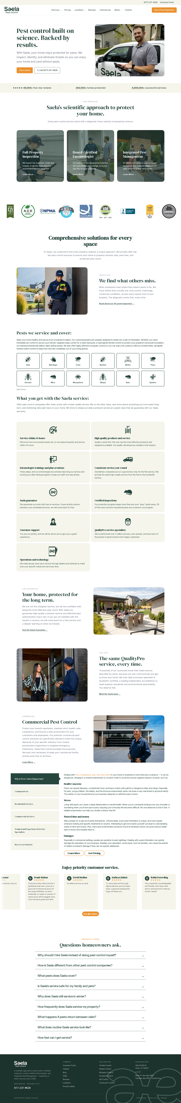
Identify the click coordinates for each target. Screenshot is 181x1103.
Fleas (153, 365)
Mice (53, 382)
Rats (128, 382)
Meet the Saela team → (110, 694)
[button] (90, 955)
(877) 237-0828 (150, 2)
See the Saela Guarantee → (35, 630)
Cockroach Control (107, 1083)
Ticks (78, 365)
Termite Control (105, 1065)
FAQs (65, 1076)
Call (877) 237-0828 (48, 70)
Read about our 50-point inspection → (116, 303)
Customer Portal (167, 2)
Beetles (103, 365)
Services (55, 10)
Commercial (105, 10)
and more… (22, 389)
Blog (64, 1072)
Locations (79, 10)
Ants (28, 365)
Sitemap (164, 1098)
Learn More (74, 853)
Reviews (92, 10)
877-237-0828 (22, 1088)
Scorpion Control (106, 1076)
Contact (128, 10)
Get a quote (24, 70)
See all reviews (90, 913)
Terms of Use (154, 1098)
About (117, 10)
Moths (128, 365)
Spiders (152, 382)
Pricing (67, 10)
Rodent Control (105, 1069)
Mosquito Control (106, 1072)
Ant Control (103, 1079)
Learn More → (29, 174)
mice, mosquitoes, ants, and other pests (93, 775)
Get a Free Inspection (164, 10)
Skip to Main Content (1, 4)
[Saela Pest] (17, 10)
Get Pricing (94, 853)
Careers (66, 1069)
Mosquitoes (78, 382)
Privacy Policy (141, 1098)
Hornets (28, 382)
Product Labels (69, 1086)
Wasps (103, 382)
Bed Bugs (53, 365)
